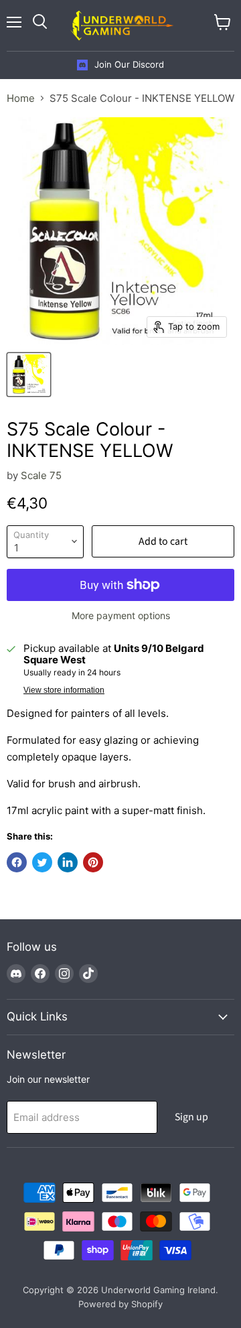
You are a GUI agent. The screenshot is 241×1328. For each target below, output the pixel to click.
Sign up (191, 1117)
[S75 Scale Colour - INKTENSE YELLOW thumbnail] (28, 374)
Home (21, 98)
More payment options (121, 615)
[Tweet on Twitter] (42, 862)
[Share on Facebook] (17, 862)
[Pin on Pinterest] (93, 862)
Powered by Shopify (120, 1304)
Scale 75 (41, 475)
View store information (63, 690)
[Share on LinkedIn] (68, 862)
